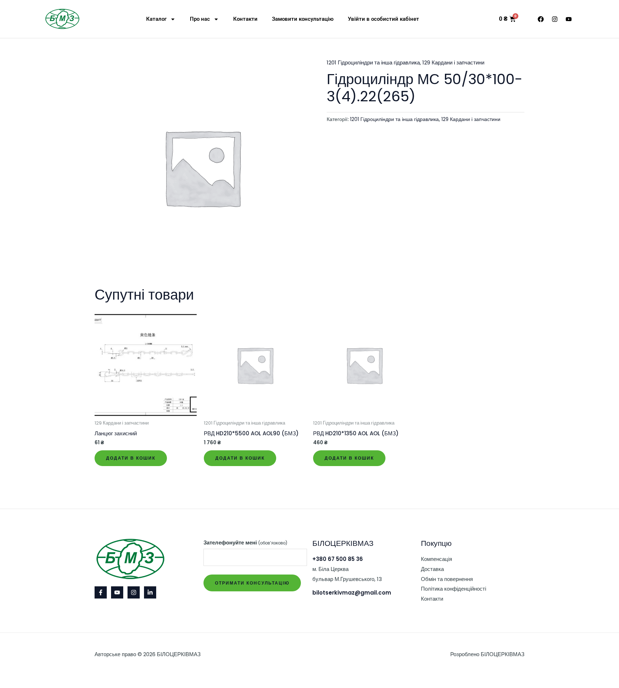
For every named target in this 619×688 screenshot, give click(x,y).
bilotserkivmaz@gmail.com (351, 592)
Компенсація (436, 559)
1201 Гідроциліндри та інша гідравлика (373, 62)
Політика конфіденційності (453, 588)
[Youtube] (117, 592)
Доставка (432, 569)
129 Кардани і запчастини (453, 62)
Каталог (156, 19)
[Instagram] (134, 592)
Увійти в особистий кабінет (383, 19)
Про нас (200, 19)
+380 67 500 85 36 (337, 559)
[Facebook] (101, 592)
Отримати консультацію (252, 583)
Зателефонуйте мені (245, 542)
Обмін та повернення (447, 579)
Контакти (245, 19)
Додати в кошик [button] (130, 458)
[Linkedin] (150, 592)
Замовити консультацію (303, 19)
